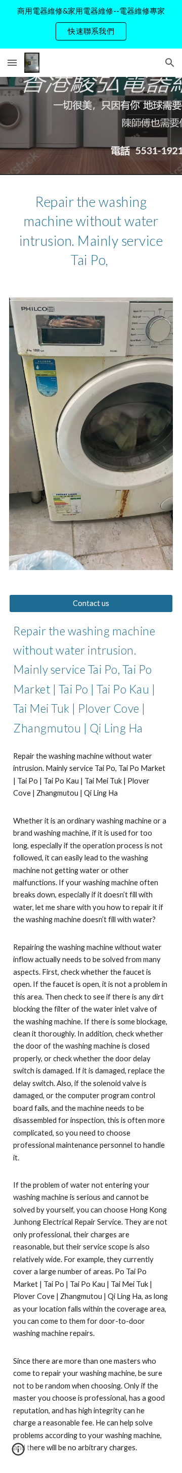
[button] (12, 62)
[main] (91, 230)
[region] (91, 24)
